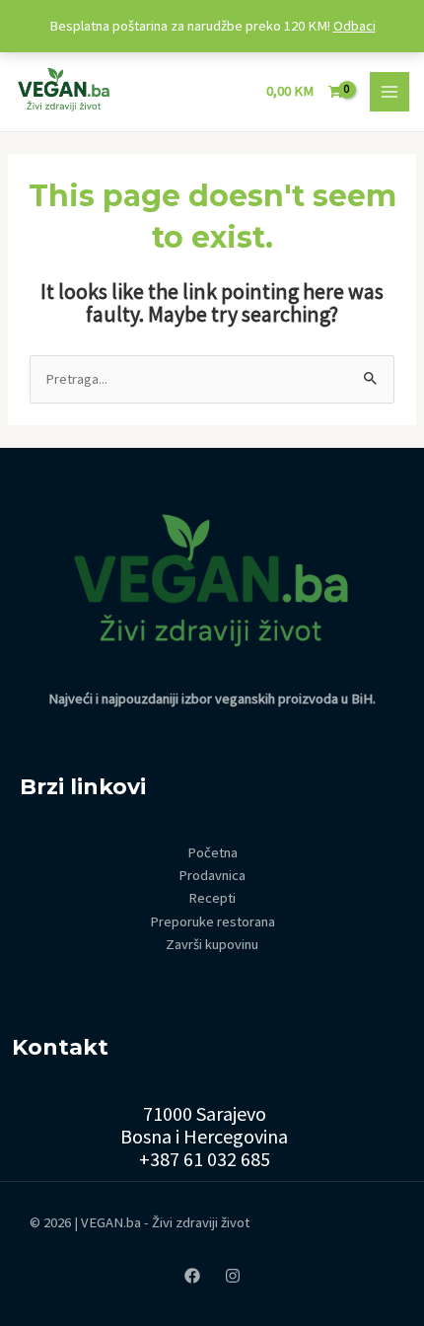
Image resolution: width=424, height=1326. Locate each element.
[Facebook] (192, 1276)
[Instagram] (233, 1276)
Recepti (212, 898)
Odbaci (354, 26)
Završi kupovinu (212, 944)
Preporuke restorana (212, 921)
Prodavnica (212, 875)
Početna (212, 852)
